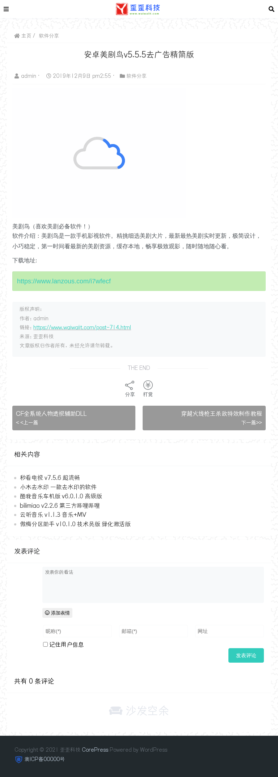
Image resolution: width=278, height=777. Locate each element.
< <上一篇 (27, 422)
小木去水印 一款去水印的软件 (58, 487)
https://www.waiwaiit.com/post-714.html (82, 327)
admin (29, 76)
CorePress (95, 750)
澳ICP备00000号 (45, 759)
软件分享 (49, 36)
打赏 (148, 394)
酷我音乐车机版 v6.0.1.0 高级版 (61, 496)
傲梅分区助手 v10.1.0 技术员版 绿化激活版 (75, 524)
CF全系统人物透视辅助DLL (51, 413)
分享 (130, 394)
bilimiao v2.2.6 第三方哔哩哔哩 (60, 505)
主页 (25, 36)
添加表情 (60, 613)
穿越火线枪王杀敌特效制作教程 (221, 413)
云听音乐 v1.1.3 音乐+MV (53, 514)
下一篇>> (251, 422)
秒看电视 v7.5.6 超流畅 (50, 477)
